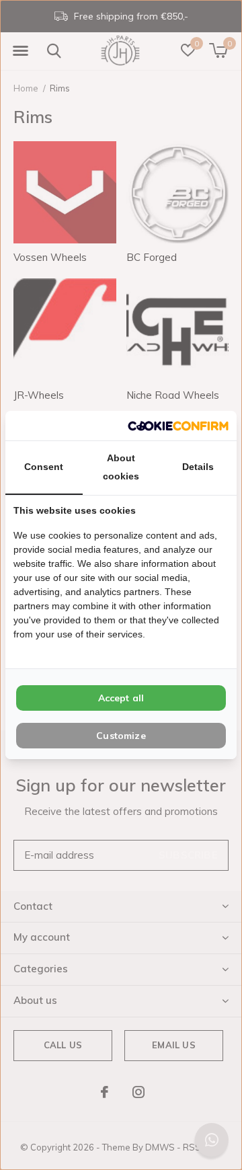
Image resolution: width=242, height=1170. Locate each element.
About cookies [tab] (121, 467)
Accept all (121, 698)
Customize (121, 736)
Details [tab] (198, 466)
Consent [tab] (43, 466)
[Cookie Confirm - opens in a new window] (178, 425)
